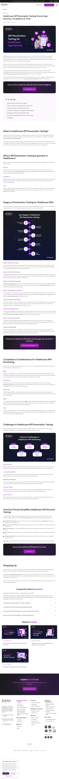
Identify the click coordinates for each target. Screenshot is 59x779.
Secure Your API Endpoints (29, 345)
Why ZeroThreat (34, 721)
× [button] (17, 760)
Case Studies (19, 719)
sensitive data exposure (12, 296)
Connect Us (29, 551)
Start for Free (49, 5)
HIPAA (4, 373)
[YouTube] (51, 737)
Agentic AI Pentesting (35, 706)
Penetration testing (7, 384)
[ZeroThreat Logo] (4, 5)
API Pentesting (34, 712)
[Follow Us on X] (46, 737)
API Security (5, 13)
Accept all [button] (6, 773)
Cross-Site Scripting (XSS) (22, 707)
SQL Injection (19, 704)
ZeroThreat (5, 541)
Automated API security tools (9, 283)
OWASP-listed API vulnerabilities (14, 138)
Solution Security (25, 750)
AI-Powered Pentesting (35, 702)
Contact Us (31, 750)
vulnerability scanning (45, 285)
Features (33, 724)
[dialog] (9, 768)
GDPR (26, 401)
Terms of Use (43, 750)
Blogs (18, 728)
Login (51, 1)
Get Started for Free (29, 689)
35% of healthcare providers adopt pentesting (16, 74)
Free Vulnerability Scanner (51, 719)
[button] (9, 776)
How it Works (33, 719)
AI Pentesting (33, 704)
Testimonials (19, 721)
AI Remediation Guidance (50, 706)
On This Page (12, 99)
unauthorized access (19, 171)
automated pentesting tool (15, 574)
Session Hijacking (20, 705)
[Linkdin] (48, 737)
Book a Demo (39, 5)
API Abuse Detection (50, 708)
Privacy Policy (36, 750)
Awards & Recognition (35, 722)
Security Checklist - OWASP (21, 701)
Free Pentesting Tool (50, 721)
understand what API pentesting (31, 78)
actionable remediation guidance (15, 314)
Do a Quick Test (29, 89)
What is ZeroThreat (35, 717)
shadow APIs (45, 521)
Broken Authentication (21, 709)
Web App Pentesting (35, 711)
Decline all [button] (13, 773)
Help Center (56, 1)
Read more (42, 1)
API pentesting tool (27, 517)
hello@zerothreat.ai (7, 724)
